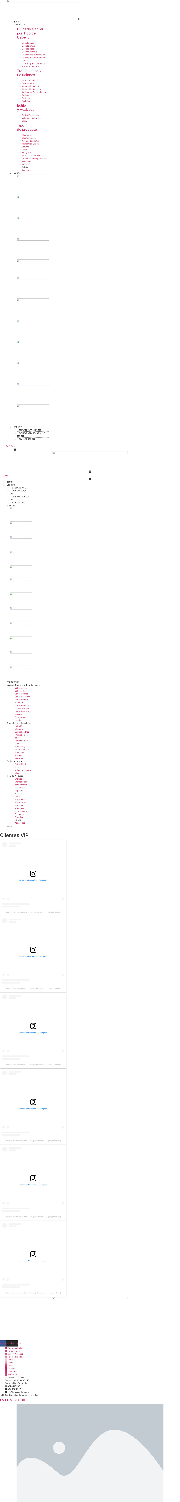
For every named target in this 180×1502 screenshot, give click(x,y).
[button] (43, 18)
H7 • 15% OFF (18, 502)
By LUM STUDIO (13, 1400)
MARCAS (17, 173)
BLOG (9, 826)
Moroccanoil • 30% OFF (20, 498)
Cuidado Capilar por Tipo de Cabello (30, 33)
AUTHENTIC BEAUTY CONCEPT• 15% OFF (31, 434)
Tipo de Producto (15, 776)
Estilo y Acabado (15, 761)
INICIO (17, 22)
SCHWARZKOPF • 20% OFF (30, 430)
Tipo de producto (27, 127)
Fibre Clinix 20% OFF (18, 492)
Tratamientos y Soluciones (29, 73)
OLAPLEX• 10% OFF (27, 439)
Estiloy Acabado (26, 107)
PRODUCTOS (19, 25)
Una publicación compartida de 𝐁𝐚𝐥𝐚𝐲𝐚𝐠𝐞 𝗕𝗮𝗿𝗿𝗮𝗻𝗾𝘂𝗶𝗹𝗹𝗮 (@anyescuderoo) (33, 912)
